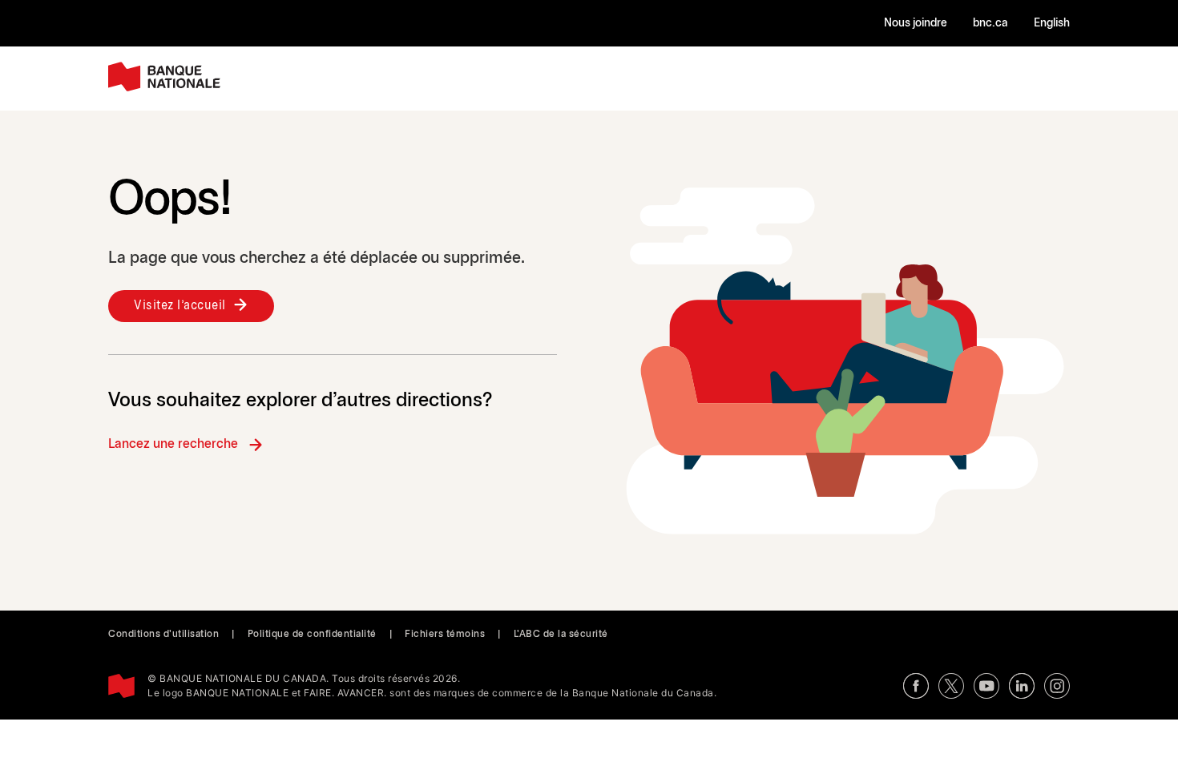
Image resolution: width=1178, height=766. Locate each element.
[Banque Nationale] (164, 76)
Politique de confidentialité (312, 634)
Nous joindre (915, 23)
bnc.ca (990, 23)
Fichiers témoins (445, 634)
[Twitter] (951, 686)
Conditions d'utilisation (163, 634)
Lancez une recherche (173, 444)
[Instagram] (1057, 686)
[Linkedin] (1022, 686)
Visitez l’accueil (180, 306)
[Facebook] (916, 686)
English (1052, 23)
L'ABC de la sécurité (561, 634)
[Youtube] (986, 686)
